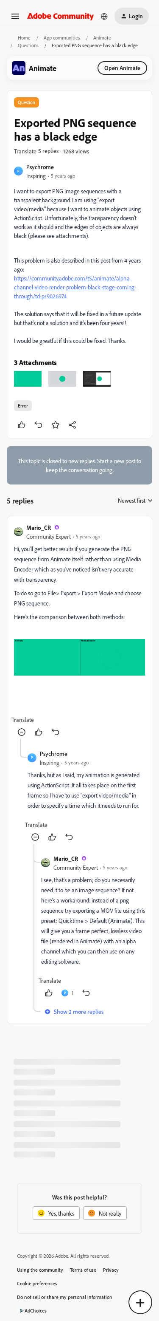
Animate (102, 37)
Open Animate (122, 67)
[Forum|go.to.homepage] (60, 16)
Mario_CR (38, 527)
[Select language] (104, 16)
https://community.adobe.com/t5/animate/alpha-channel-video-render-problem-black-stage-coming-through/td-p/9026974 (75, 287)
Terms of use (83, 1270)
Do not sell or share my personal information (64, 1297)
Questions (28, 45)
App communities (62, 37)
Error (23, 405)
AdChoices (36, 1310)
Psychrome (40, 166)
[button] (15, 19)
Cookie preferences (37, 1283)
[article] (79, 631)
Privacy (111, 1270)
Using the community (40, 1270)
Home (24, 37)
